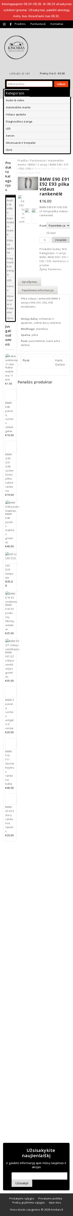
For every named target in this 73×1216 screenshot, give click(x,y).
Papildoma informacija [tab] (38, 290)
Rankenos (54, 269)
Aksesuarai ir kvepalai (20, 142)
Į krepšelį (60, 240)
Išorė (9, 150)
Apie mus (55, 1202)
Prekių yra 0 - (52, 73)
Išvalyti (51, 233)
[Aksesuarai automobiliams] (16, 47)
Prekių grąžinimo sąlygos (28, 1202)
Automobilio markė (18, 107)
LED (8, 128)
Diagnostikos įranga (19, 121)
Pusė (43, 225)
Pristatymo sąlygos (21, 1198)
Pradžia (23, 160)
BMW (31, 164)
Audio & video (15, 100)
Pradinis (20, 24)
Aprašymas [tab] (29, 282)
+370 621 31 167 (19, 73)
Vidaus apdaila (16, 114)
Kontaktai (56, 24)
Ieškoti (61, 84)
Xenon (10, 135)
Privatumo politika (50, 1198)
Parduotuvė (38, 24)
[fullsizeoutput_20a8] (35, 216)
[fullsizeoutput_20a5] (28, 183)
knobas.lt (57, 1209)
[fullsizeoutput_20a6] (28, 216)
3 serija (42, 164)
